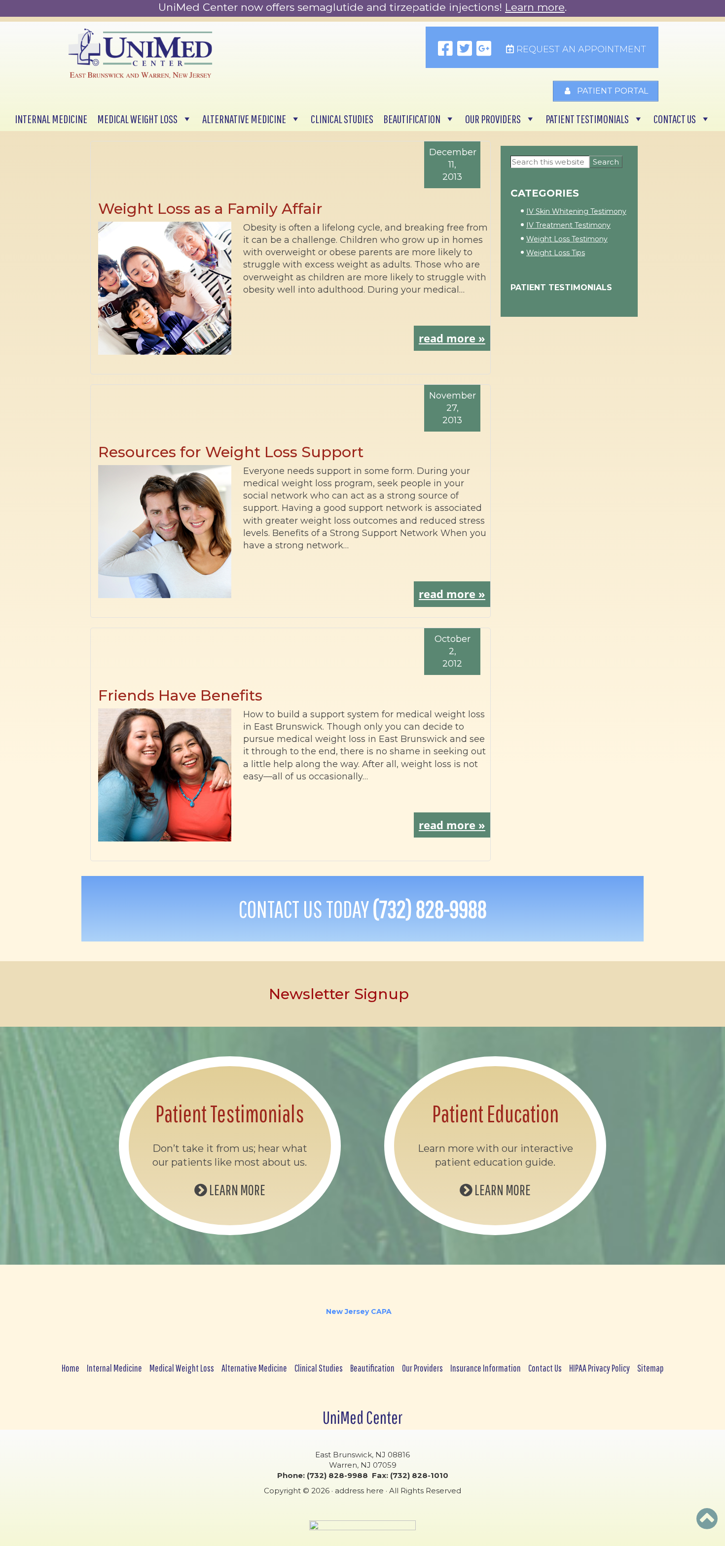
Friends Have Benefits (180, 695)
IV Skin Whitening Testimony (576, 211)
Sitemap (650, 1368)
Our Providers (493, 119)
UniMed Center (362, 1417)
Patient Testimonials (587, 119)
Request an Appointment (580, 49)
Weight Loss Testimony (567, 239)
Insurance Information (485, 1368)
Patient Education (495, 1113)
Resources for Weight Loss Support (230, 452)
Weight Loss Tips (555, 252)
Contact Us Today (363, 909)
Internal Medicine (51, 119)
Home (70, 1368)
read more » (452, 338)
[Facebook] (445, 49)
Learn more (535, 7)
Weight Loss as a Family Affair (210, 209)
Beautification (411, 119)
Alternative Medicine (244, 119)
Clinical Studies (342, 119)
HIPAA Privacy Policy (599, 1368)
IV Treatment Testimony (568, 225)
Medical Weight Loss (137, 119)
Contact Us (674, 119)
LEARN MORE (236, 1189)
